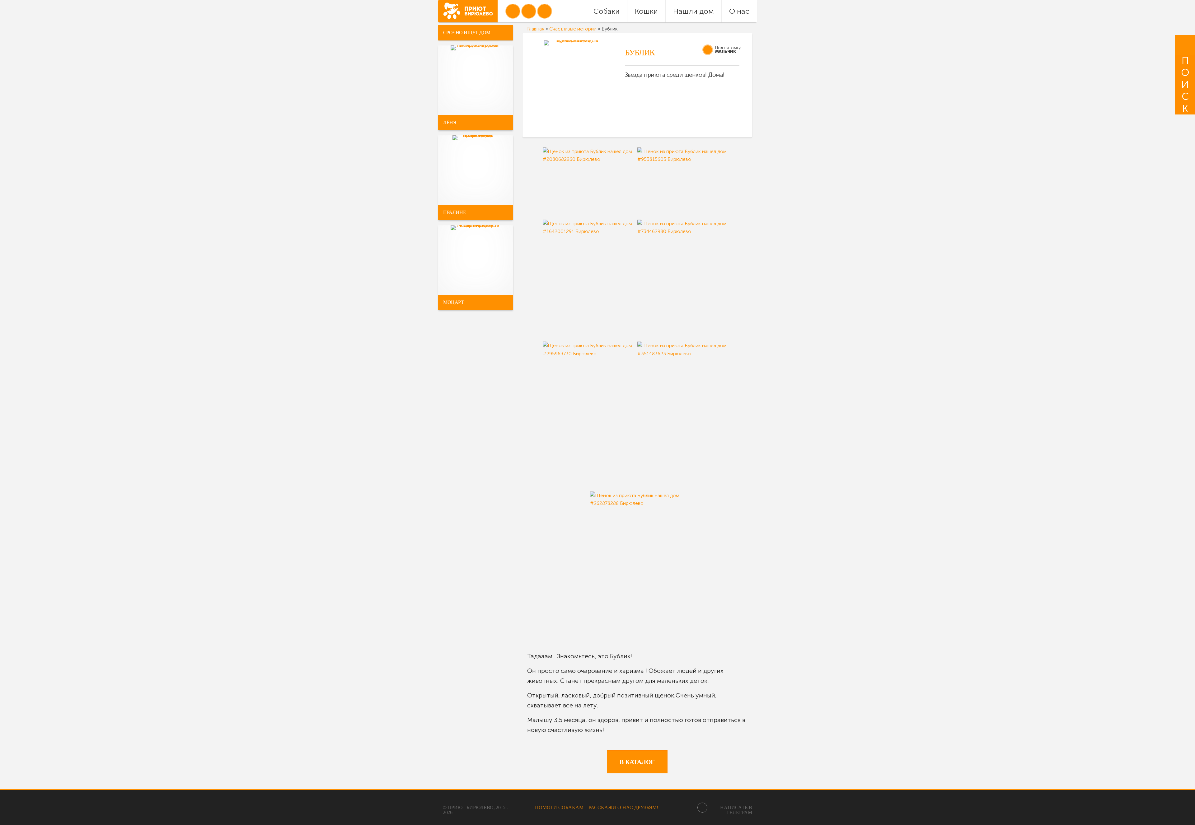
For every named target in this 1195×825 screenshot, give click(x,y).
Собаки (606, 11)
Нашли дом (693, 11)
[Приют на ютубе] (528, 11)
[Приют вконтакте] (512, 11)
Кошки (646, 11)
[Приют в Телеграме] (544, 11)
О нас (739, 11)
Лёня (449, 122)
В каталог (637, 761)
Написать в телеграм (736, 810)
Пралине (454, 212)
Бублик (640, 52)
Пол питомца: (729, 47)
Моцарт (453, 302)
